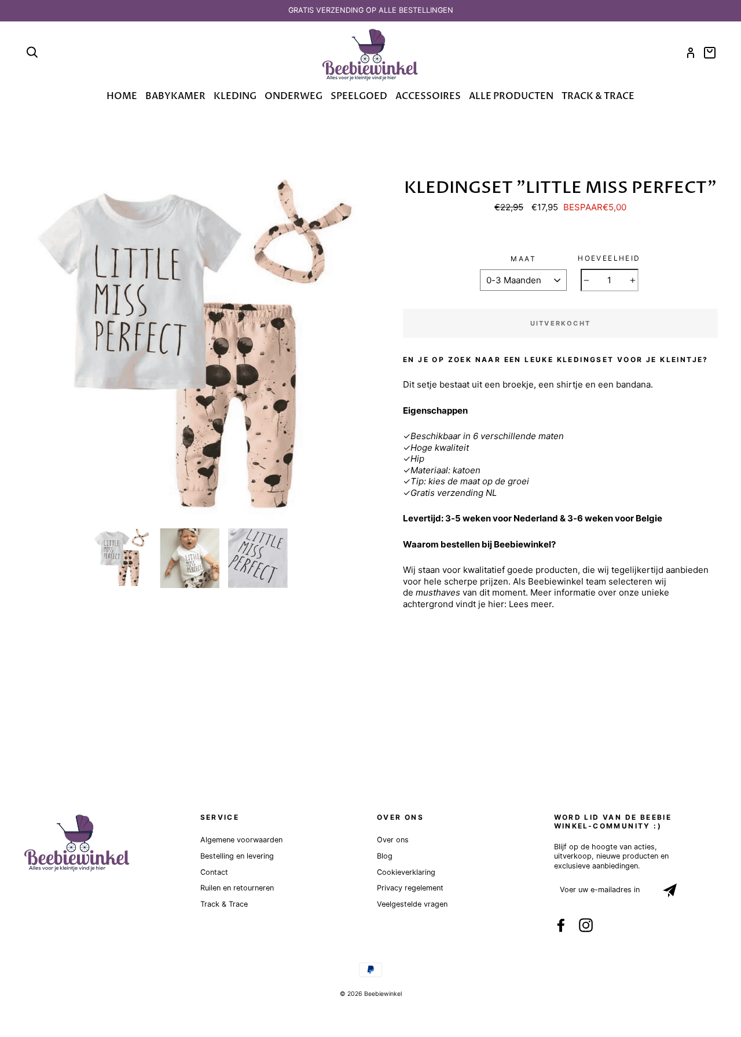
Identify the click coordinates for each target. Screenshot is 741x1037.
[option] (370, 11)
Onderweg (293, 96)
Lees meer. (531, 603)
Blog (384, 856)
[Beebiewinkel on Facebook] (561, 925)
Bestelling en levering (237, 856)
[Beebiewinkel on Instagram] (586, 925)
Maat (523, 258)
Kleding (235, 96)
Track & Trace (598, 96)
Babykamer (175, 96)
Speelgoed (359, 96)
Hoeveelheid (609, 258)
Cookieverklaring (406, 872)
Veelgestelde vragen (412, 904)
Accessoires (428, 96)
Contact (214, 872)
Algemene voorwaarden (241, 839)
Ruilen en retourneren (237, 887)
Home (122, 96)
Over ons (393, 839)
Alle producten (511, 96)
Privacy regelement (410, 887)
